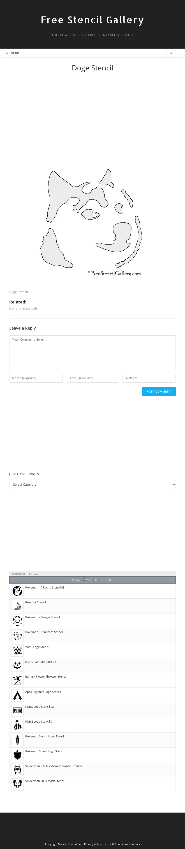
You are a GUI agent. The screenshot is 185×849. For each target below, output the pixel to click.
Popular (18, 574)
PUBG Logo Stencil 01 (39, 721)
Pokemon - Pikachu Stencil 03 (45, 587)
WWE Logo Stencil (37, 647)
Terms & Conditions (115, 844)
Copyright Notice (55, 844)
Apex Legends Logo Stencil (43, 692)
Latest (34, 574)
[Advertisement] (92, 122)
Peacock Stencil (35, 602)
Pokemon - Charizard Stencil (44, 632)
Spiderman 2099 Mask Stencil (44, 781)
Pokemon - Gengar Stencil (42, 617)
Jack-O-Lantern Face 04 (40, 662)
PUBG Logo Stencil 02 (39, 707)
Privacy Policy (92, 844)
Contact (135, 844)
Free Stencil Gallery (92, 20)
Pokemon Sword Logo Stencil (45, 736)
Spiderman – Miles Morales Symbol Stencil (53, 766)
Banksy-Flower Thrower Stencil (45, 676)
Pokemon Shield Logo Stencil (44, 751)
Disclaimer (75, 844)
